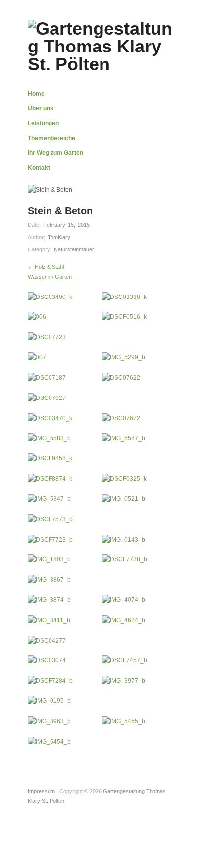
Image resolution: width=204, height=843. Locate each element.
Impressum (41, 791)
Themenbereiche (51, 138)
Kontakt (39, 168)
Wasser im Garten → (53, 277)
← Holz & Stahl (46, 267)
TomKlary (59, 237)
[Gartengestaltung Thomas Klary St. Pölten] (102, 45)
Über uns (40, 108)
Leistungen (43, 123)
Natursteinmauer (74, 249)
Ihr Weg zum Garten (55, 153)
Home (36, 94)
